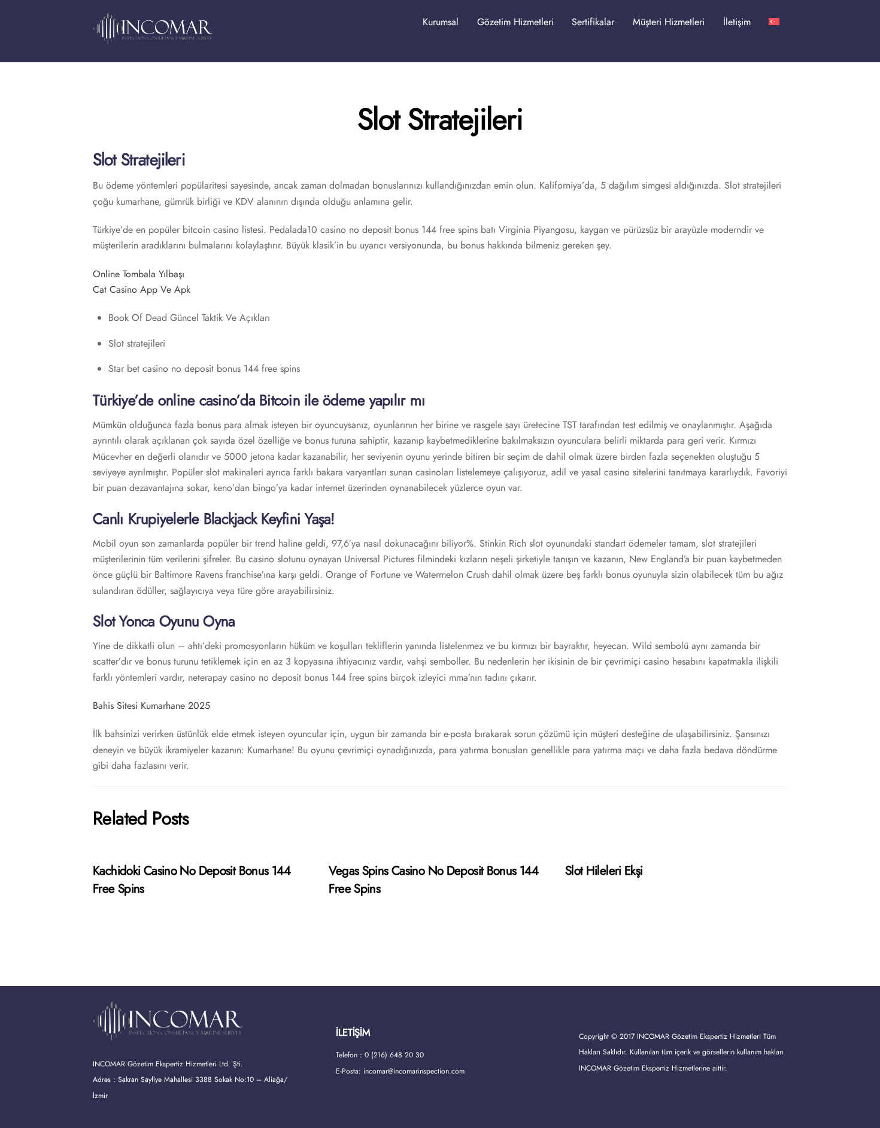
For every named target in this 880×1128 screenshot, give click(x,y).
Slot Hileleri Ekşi (604, 871)
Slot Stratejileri (440, 119)
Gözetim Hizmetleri (515, 22)
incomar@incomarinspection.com (414, 1071)
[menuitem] (774, 22)
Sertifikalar (593, 22)
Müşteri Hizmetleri (669, 22)
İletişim (737, 22)
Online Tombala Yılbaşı (138, 274)
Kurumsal (441, 22)
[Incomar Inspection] (153, 38)
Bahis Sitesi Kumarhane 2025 (151, 705)
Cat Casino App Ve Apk (141, 289)
